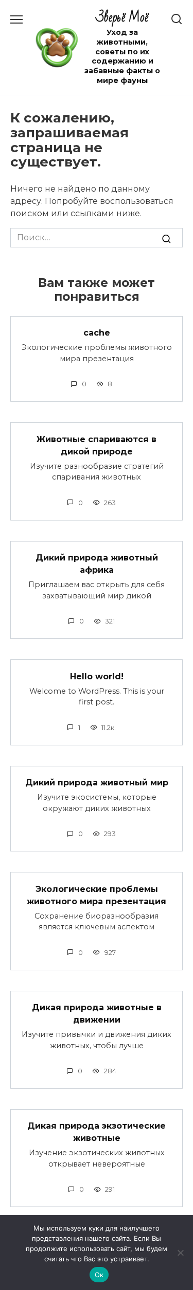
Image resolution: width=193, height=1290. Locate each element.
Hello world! (97, 676)
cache (96, 333)
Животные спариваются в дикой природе (96, 445)
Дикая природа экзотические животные (96, 1132)
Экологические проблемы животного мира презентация (96, 895)
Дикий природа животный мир (96, 782)
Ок (99, 1275)
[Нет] (180, 1252)
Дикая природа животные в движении (97, 1014)
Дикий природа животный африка (97, 564)
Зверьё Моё (122, 17)
